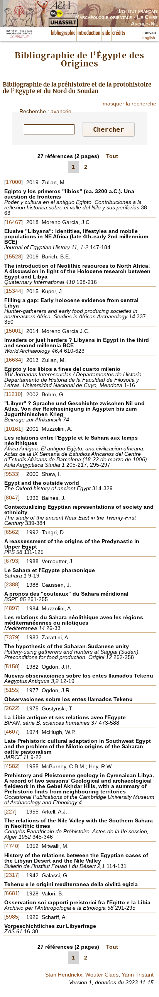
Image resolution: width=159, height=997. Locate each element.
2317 (12, 875)
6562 (12, 532)
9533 (12, 474)
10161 (13, 429)
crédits (118, 33)
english (148, 38)
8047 (12, 497)
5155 (12, 690)
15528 (13, 256)
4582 (12, 766)
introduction (89, 33)
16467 (13, 222)
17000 (13, 182)
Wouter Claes (101, 975)
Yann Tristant (138, 975)
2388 (12, 584)
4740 (12, 846)
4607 (12, 732)
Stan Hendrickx (63, 975)
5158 (12, 666)
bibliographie (63, 33)
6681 (12, 893)
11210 (13, 394)
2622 (12, 708)
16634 (13, 360)
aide (106, 33)
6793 (12, 561)
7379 (12, 637)
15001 (13, 331)
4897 (12, 608)
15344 (13, 291)
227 (10, 811)
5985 (12, 917)
